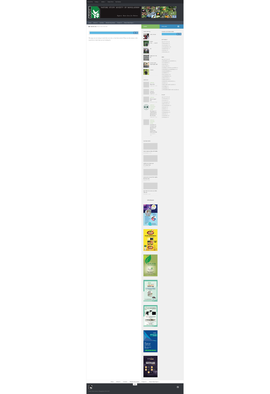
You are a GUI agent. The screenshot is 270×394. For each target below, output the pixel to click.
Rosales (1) (165, 114)
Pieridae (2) (165, 50)
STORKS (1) (166, 86)
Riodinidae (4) (166, 52)
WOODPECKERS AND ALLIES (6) (171, 89)
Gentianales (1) (166, 110)
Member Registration (110, 22)
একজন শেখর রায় (153, 34)
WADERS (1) (166, 88)
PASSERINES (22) (167, 76)
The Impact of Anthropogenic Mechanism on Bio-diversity (153, 113)
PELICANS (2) (166, 77)
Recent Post (90, 1)
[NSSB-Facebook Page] (178, 26)
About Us (95, 22)
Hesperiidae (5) (166, 43)
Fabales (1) (165, 108)
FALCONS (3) (166, 66)
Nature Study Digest (128, 22)
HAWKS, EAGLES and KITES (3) (170, 67)
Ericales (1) (165, 107)
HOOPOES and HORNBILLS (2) (170, 69)
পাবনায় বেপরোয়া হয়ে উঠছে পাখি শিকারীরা (150, 151)
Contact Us (119, 22)
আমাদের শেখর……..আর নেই (153, 42)
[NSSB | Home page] (132, 12)
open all (163, 41)
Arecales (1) (165, 100)
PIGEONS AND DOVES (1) (169, 81)
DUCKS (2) (165, 64)
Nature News (111, 1)
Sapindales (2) (166, 115)
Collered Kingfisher (152, 92)
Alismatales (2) (166, 98)
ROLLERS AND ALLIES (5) (169, 84)
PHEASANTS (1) (167, 79)
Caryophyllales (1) (167, 105)
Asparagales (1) (166, 102)
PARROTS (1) (166, 72)
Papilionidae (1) (166, 48)
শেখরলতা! (151, 70)
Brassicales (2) (166, 103)
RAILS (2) (165, 83)
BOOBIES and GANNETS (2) (169, 61)
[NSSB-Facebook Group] (180, 26)
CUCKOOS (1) (166, 62)
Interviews (152, 106)
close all (168, 41)
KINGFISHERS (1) (167, 71)
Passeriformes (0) (167, 74)
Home (90, 22)
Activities (102, 22)
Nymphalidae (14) (167, 47)
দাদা (150, 48)
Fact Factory (118, 1)
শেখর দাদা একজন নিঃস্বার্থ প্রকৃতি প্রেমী (153, 63)
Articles (103, 1)
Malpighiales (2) (166, 112)
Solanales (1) (166, 117)
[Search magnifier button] (137, 33)
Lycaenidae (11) (166, 45)
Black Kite (152, 84)
